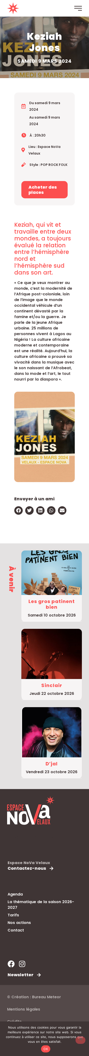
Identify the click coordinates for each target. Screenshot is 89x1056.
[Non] (80, 1040)
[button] (18, 510)
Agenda (15, 894)
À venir (11, 579)
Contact (16, 930)
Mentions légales (23, 1009)
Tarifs (13, 915)
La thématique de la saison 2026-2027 (41, 904)
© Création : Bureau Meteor (34, 997)
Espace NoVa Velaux (29, 862)
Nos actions (19, 922)
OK (45, 1049)
